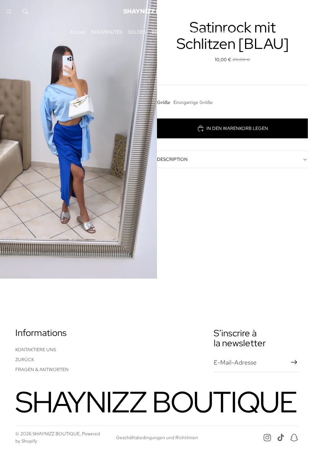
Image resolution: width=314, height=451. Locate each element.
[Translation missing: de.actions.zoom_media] (78, 139)
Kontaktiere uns (35, 349)
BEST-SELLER (166, 32)
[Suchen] (25, 11)
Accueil (77, 32)
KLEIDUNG (198, 32)
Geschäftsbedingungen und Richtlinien (157, 438)
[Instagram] (267, 437)
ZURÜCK (24, 360)
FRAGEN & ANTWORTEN (42, 370)
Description (172, 159)
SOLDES (137, 32)
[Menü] (9, 11)
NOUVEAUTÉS (106, 32)
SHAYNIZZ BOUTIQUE (56, 434)
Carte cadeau (230, 32)
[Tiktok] (280, 437)
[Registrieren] (294, 362)
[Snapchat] (294, 437)
